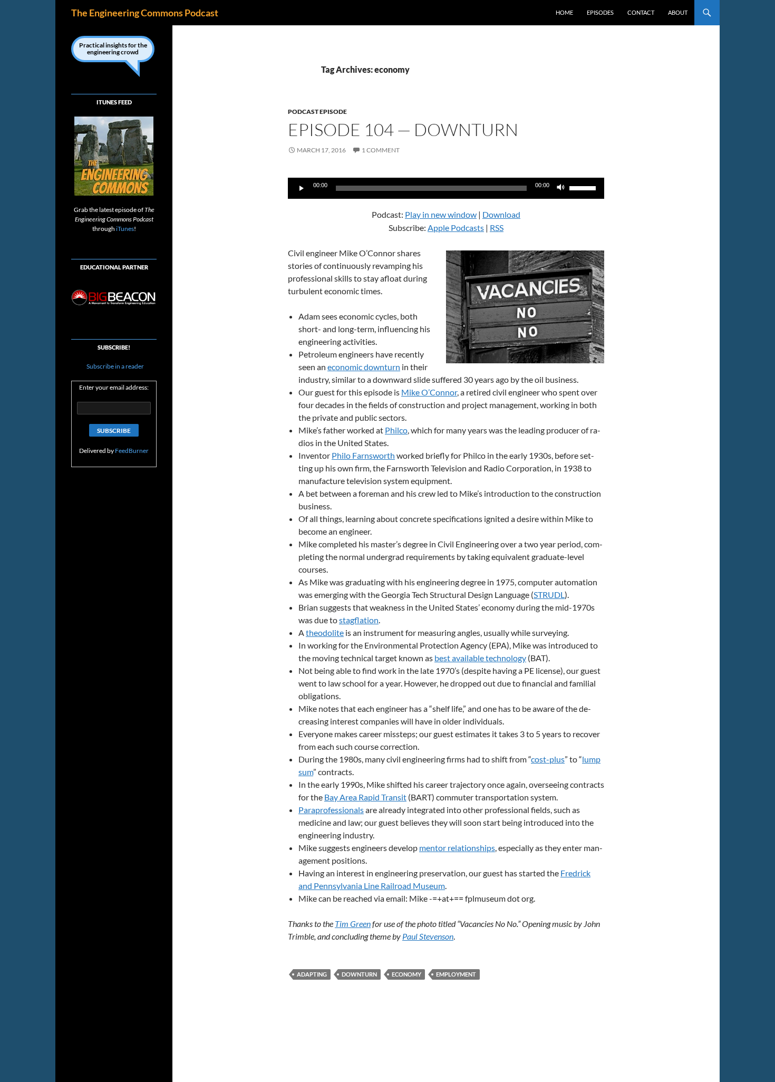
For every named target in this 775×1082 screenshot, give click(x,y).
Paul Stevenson (427, 936)
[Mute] (561, 188)
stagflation (359, 620)
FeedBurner (132, 451)
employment (456, 974)
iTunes (125, 229)
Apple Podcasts (456, 228)
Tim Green (353, 924)
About (677, 12)
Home (564, 12)
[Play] (301, 188)
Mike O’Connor (429, 392)
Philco (396, 430)
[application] (446, 188)
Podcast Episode (317, 111)
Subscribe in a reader (114, 366)
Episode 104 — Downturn (403, 129)
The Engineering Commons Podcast (144, 12)
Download (501, 214)
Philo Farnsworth (363, 455)
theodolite (325, 632)
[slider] (584, 187)
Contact (640, 12)
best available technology (480, 658)
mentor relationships (457, 848)
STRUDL (549, 595)
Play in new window (441, 214)
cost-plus (548, 759)
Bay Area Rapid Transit (365, 797)
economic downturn (363, 367)
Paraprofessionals (331, 810)
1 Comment (381, 150)
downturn (359, 974)
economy (406, 974)
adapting (312, 974)
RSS (496, 228)
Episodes (600, 12)
